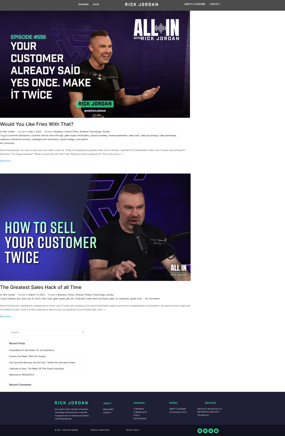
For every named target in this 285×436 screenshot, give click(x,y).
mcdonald (80, 298)
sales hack (134, 135)
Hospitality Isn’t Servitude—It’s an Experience (31, 350)
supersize (5, 139)
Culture (67, 131)
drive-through (56, 135)
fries (44, 298)
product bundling (98, 135)
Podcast (84, 131)
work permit (82, 139)
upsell (133, 298)
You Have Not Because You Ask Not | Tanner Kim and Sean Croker (42, 362)
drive (24, 298)
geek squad (70, 135)
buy (18, 298)
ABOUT (107, 403)
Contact (107, 412)
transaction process (21, 139)
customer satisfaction (19, 135)
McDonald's (83, 135)
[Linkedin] (205, 430)
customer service (39, 135)
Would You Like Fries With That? (36, 124)
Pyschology (95, 131)
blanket (11, 298)
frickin (38, 298)
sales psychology (149, 135)
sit (116, 298)
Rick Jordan (9, 131)
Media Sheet (108, 409)
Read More (5, 161)
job (72, 298)
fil (33, 298)
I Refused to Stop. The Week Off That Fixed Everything (36, 368)
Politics (88, 294)
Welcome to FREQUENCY (22, 374)
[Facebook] (199, 430)
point (94, 298)
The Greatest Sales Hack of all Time (40, 287)
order (88, 298)
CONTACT (215, 4)
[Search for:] (47, 332)
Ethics (76, 131)
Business (58, 131)
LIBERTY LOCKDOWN (194, 4)
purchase (103, 298)
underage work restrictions (45, 139)
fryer (49, 298)
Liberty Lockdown (177, 409)
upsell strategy (67, 139)
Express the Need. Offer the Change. (27, 356)
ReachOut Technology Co (209, 409)
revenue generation (118, 135)
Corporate (139, 409)
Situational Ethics (178, 412)
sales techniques (167, 135)
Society (106, 131)
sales (111, 298)
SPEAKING (83, 4)
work (139, 298)
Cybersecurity (140, 412)
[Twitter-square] (210, 430)
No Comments (7, 143)
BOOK (96, 4)
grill (67, 298)
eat (29, 298)
